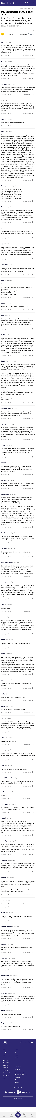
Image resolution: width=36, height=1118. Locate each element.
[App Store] (25, 1092)
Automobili (6, 1075)
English (17, 1055)
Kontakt (17, 1082)
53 (2, 34)
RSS (16, 1079)
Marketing (18, 1067)
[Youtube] (32, 1042)
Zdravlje (5, 1060)
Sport (5, 1052)
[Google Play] (11, 1092)
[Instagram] (28, 1042)
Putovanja (6, 1062)
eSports (5, 1070)
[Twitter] (25, 1042)
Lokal (4, 1078)
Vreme (16, 1057)
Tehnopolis (6, 1073)
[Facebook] (21, 1042)
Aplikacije (17, 1077)
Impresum (17, 1069)
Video (16, 1050)
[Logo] (3, 3)
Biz (4, 1055)
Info (4, 1050)
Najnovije (11, 3)
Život (4, 1057)
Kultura (5, 1065)
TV (15, 1052)
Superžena (6, 1068)
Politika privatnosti (20, 1074)
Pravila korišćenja (20, 1072)
